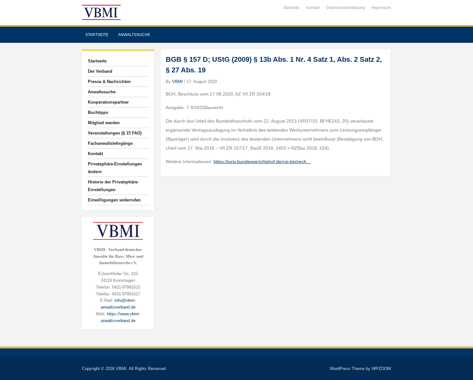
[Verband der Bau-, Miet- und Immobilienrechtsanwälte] (101, 12)
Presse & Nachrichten (109, 81)
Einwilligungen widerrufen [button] (114, 200)
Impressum (381, 7)
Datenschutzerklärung (345, 7)
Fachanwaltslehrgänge (110, 143)
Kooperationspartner (108, 102)
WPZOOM (381, 368)
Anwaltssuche (134, 34)
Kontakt (313, 7)
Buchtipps (98, 112)
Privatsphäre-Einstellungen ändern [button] (115, 168)
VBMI (177, 81)
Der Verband (100, 71)
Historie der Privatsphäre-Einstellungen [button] (113, 186)
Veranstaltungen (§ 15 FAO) (115, 133)
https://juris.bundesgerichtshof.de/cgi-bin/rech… (262, 161)
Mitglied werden (104, 122)
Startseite (291, 7)
